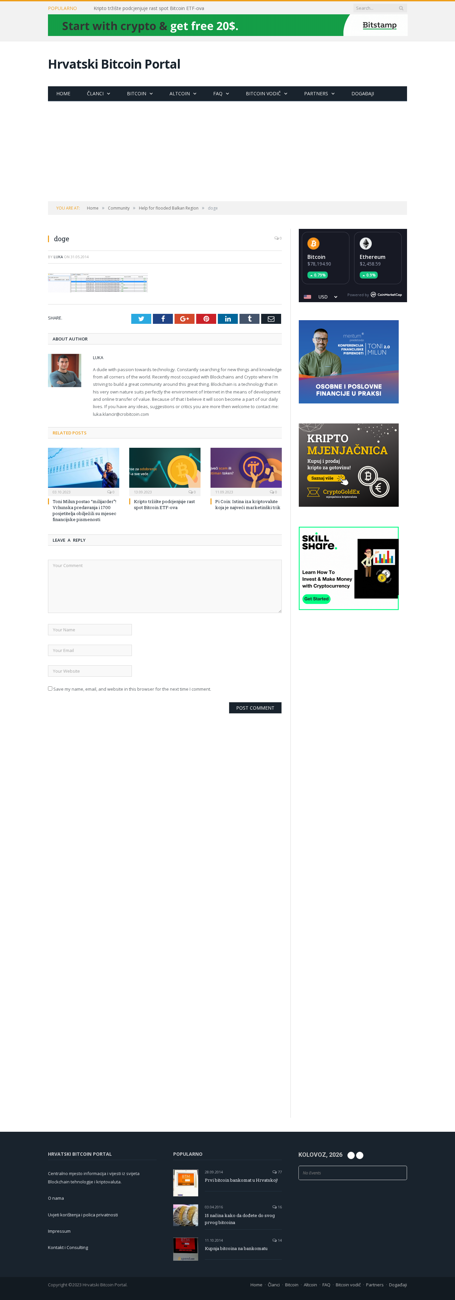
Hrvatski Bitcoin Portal (114, 63)
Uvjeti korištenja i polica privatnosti (83, 1215)
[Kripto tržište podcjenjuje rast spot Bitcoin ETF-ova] (165, 471)
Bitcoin (136, 93)
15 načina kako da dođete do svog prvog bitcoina (240, 1218)
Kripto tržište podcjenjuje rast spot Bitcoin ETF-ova (149, 8)
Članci (95, 93)
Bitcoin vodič (263, 93)
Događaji (362, 93)
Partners (316, 93)
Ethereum (372, 257)
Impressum (59, 1231)
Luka (58, 256)
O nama (56, 1198)
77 (279, 1171)
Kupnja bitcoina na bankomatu (236, 1248)
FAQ (218, 93)
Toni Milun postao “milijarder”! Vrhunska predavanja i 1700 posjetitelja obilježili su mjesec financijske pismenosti (84, 510)
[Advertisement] (227, 151)
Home (63, 93)
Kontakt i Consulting (68, 1247)
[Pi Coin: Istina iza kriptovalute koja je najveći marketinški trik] (246, 471)
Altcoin (180, 93)
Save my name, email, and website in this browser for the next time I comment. (132, 689)
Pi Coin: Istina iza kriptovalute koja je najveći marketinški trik (247, 504)
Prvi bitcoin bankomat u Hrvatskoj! (241, 1180)
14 (279, 1240)
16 (279, 1206)
